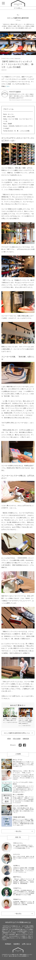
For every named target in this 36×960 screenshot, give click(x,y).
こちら (7, 86)
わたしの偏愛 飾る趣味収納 (18, 18)
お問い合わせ (26, 944)
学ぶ (18, 15)
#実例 (3, 58)
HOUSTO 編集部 (15, 92)
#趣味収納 (17, 58)
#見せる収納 (10, 58)
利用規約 (8, 944)
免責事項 (16, 944)
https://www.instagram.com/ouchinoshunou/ (20, 100)
